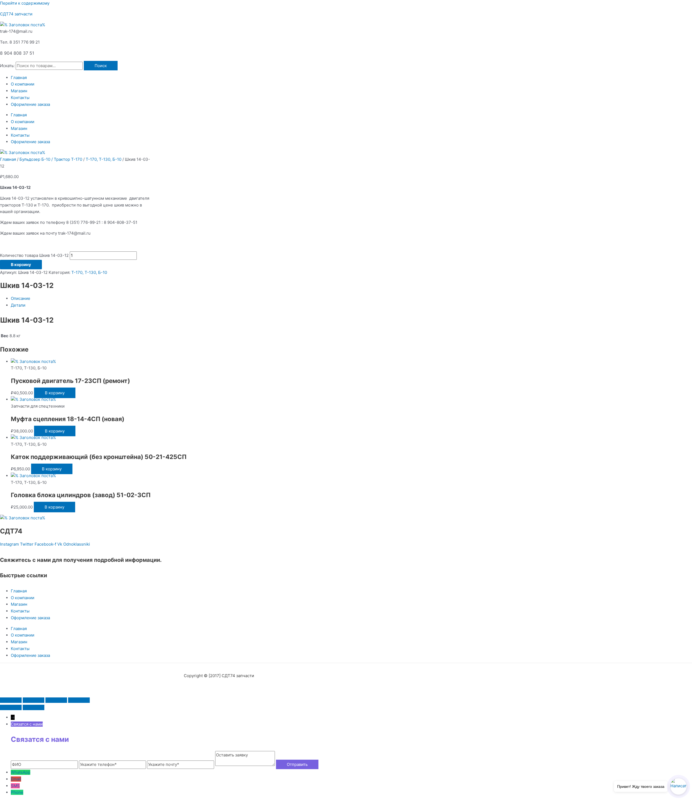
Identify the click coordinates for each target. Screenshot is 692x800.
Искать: (7, 65)
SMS (15, 785)
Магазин (19, 90)
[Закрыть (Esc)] (79, 700)
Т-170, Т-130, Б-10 (103, 159)
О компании (22, 84)
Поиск (101, 65)
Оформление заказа (30, 104)
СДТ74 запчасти (16, 14)
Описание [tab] (20, 298)
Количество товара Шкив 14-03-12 (34, 255)
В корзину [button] (55, 392)
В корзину (21, 264)
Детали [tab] (18, 305)
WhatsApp (20, 772)
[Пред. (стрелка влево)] (11, 707)
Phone (17, 792)
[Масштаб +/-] (11, 700)
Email (16, 779)
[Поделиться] (56, 700)
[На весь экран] (33, 700)
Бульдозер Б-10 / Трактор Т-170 (50, 159)
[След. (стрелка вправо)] (33, 707)
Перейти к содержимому (24, 3)
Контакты (20, 97)
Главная (19, 77)
